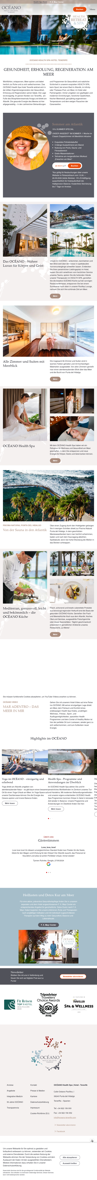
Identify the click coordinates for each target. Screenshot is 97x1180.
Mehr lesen (10, 803)
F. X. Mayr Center (57, 2)
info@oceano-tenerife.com (65, 1117)
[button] (90, 766)
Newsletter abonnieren (73, 976)
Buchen (74, 165)
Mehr (55, 296)
